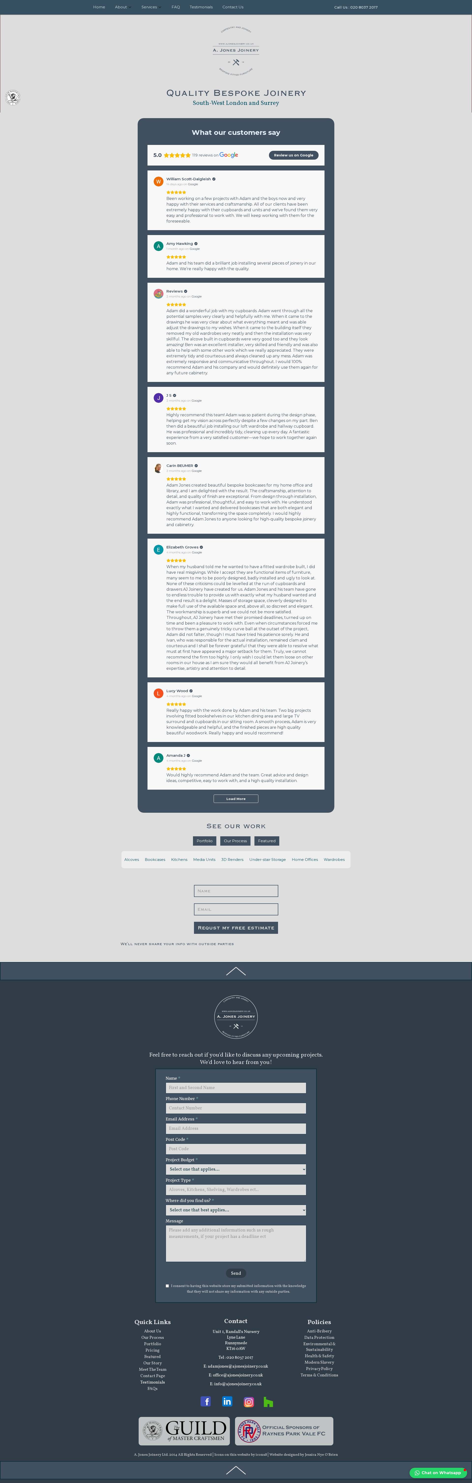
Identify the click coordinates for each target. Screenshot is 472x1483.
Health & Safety (319, 1356)
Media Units (204, 859)
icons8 (262, 1454)
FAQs (153, 1389)
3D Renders (232, 859)
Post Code (177, 1139)
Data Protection (319, 1338)
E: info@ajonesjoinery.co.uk (236, 1384)
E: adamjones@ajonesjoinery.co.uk (236, 1366)
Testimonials (152, 1382)
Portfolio (205, 841)
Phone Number (182, 1098)
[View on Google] (158, 181)
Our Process (235, 841)
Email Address (182, 1119)
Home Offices (305, 859)
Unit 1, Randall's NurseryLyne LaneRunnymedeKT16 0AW (236, 1340)
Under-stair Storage (267, 859)
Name (173, 1078)
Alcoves (131, 859)
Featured (267, 841)
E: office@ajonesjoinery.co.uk (236, 1375)
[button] (438, 1473)
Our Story (152, 1363)
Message (174, 1220)
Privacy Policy (319, 1369)
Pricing (153, 1350)
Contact (236, 1321)
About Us (152, 1331)
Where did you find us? (190, 1200)
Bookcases (155, 859)
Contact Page (152, 1376)
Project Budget (182, 1159)
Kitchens (179, 859)
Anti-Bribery (319, 1331)
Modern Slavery (319, 1362)
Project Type (180, 1180)
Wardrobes (334, 859)
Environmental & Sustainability (319, 1347)
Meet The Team (152, 1369)
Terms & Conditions (319, 1375)
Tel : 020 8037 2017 (236, 1357)
